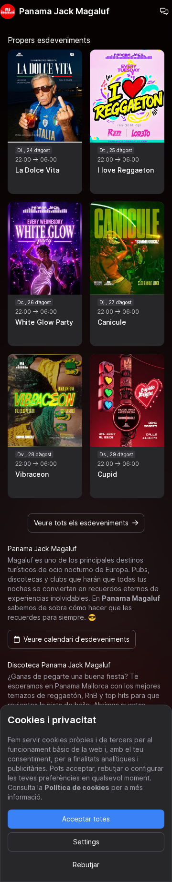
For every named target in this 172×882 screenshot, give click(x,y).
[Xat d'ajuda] (164, 11)
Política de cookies (76, 787)
